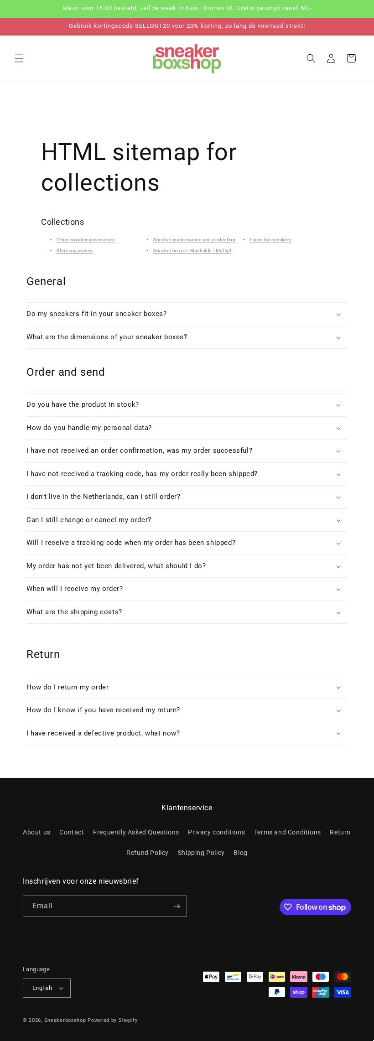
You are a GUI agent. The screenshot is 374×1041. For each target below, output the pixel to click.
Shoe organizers (75, 250)
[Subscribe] (176, 906)
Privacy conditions (216, 832)
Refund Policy (147, 852)
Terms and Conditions (287, 832)
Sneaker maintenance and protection (194, 239)
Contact (71, 832)
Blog (240, 852)
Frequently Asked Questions (136, 832)
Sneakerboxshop (65, 1020)
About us (37, 832)
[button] (19, 58)
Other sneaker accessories (86, 239)
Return (340, 832)
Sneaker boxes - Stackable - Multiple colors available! (212, 250)
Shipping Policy (201, 852)
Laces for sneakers (270, 239)
